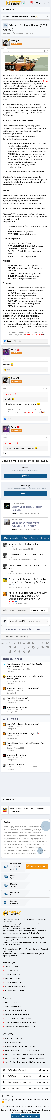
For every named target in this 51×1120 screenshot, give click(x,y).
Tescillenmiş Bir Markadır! (35, 930)
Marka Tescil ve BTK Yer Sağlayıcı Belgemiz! (22, 1050)
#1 (47, 51)
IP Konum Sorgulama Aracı (15, 990)
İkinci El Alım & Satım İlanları (16, 1010)
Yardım (45, 1099)
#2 (47, 360)
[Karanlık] (49, 2)
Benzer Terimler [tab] (31, 538)
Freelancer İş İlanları (13, 1002)
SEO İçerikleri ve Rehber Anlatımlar (19, 1018)
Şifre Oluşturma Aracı (13, 978)
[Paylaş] (44, 51)
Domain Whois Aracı (13, 974)
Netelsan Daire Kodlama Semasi (25, 544)
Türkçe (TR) (8, 1096)
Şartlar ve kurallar (19, 1099)
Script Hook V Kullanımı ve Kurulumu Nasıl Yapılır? (25, 524)
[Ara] (44, 2)
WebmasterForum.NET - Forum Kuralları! (21, 1046)
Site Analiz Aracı (11, 967)
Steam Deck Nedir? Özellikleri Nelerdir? (27, 508)
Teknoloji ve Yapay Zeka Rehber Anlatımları (22, 1026)
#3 (47, 388)
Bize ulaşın (6, 1099)
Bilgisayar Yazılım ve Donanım (17, 1014)
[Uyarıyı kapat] (47, 16)
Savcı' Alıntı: (9, 394)
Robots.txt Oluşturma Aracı (15, 986)
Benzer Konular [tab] (12, 538)
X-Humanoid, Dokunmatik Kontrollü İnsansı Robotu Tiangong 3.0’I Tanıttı (27, 581)
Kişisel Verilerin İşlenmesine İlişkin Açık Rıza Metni (24, 1058)
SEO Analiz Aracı (11, 971)
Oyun (45, 80)
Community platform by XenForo (22, 1106)
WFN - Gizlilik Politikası (13, 1038)
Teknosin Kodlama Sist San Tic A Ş (26, 554)
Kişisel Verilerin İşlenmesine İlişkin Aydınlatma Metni (25, 1062)
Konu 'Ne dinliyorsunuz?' (17, 698)
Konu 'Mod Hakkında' (16, 764)
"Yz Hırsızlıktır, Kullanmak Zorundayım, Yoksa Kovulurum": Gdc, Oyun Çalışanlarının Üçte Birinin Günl (27, 595)
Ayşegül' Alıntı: (10, 443)
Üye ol (26, 476)
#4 (47, 438)
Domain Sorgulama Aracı (15, 982)
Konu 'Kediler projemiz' (17, 707)
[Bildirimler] (32, 2)
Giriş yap (26, 493)
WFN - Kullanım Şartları (14, 1042)
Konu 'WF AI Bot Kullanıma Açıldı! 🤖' (23, 733)
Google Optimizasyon (14, 1006)
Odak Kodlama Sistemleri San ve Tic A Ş (27, 567)
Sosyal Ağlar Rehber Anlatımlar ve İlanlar (21, 1022)
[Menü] (2, 2)
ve (14, 341)
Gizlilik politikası (34, 1099)
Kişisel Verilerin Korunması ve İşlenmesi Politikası (24, 1054)
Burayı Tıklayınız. (32, 334)
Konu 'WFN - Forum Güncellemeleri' (23, 688)
